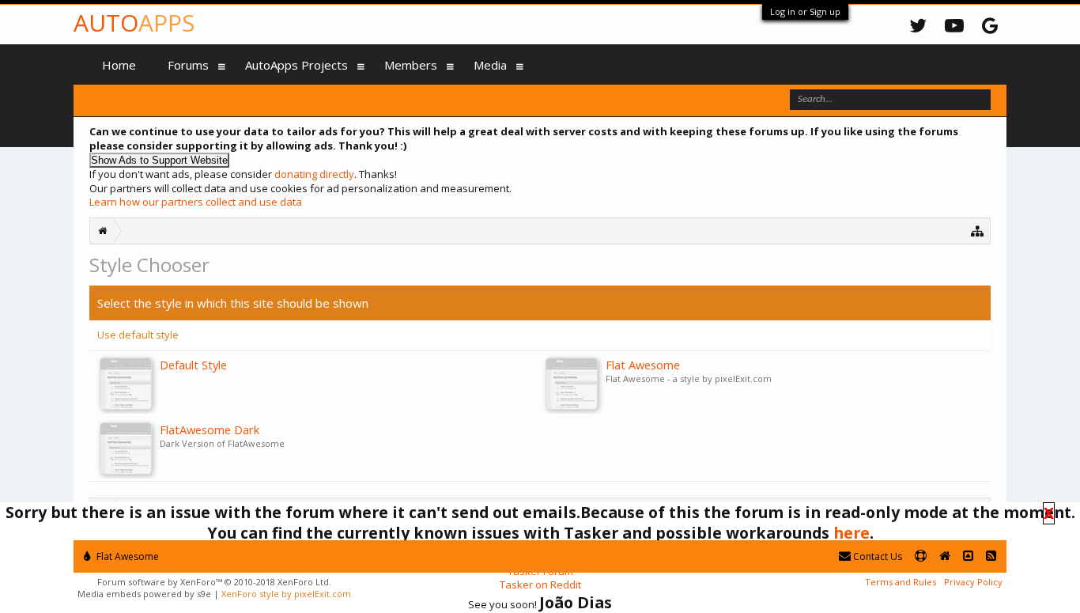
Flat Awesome (126, 556)
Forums (188, 65)
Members (410, 65)
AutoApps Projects (296, 65)
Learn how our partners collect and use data (195, 202)
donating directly (314, 174)
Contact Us (876, 556)
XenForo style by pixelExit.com (286, 594)
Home (119, 65)
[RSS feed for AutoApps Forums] (991, 556)
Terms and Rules (900, 582)
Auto (134, 22)
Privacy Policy (973, 582)
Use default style (138, 334)
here (851, 532)
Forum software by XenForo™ (214, 582)
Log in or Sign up (805, 11)
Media (490, 65)
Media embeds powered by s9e (144, 594)
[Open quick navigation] (977, 230)
